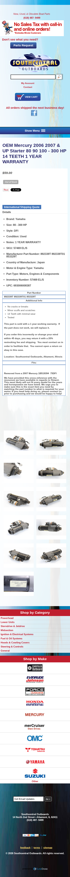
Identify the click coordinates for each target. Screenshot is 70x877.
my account (27, 83)
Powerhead (7, 618)
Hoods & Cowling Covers (15, 642)
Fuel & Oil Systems (11, 638)
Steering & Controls (12, 646)
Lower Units (7, 622)
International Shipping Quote (22, 207)
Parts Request (23, 45)
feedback (25, 847)
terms (37, 847)
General (5, 650)
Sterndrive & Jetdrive (13, 626)
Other (35, 781)
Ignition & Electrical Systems (17, 634)
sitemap (47, 847)
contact (27, 87)
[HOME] (35, 62)
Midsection (7, 630)
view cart (31, 97)
